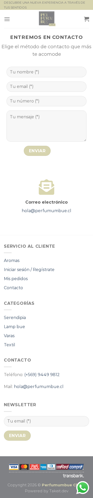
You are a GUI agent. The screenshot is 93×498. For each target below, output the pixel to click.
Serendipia (15, 317)
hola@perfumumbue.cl (46, 210)
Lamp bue (14, 326)
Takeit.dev (58, 491)
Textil (9, 344)
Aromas (11, 260)
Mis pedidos (16, 278)
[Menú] (7, 19)
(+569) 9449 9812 (42, 374)
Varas (9, 335)
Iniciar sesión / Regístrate (29, 269)
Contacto (13, 287)
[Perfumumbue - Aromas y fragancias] (46, 19)
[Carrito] (86, 19)
